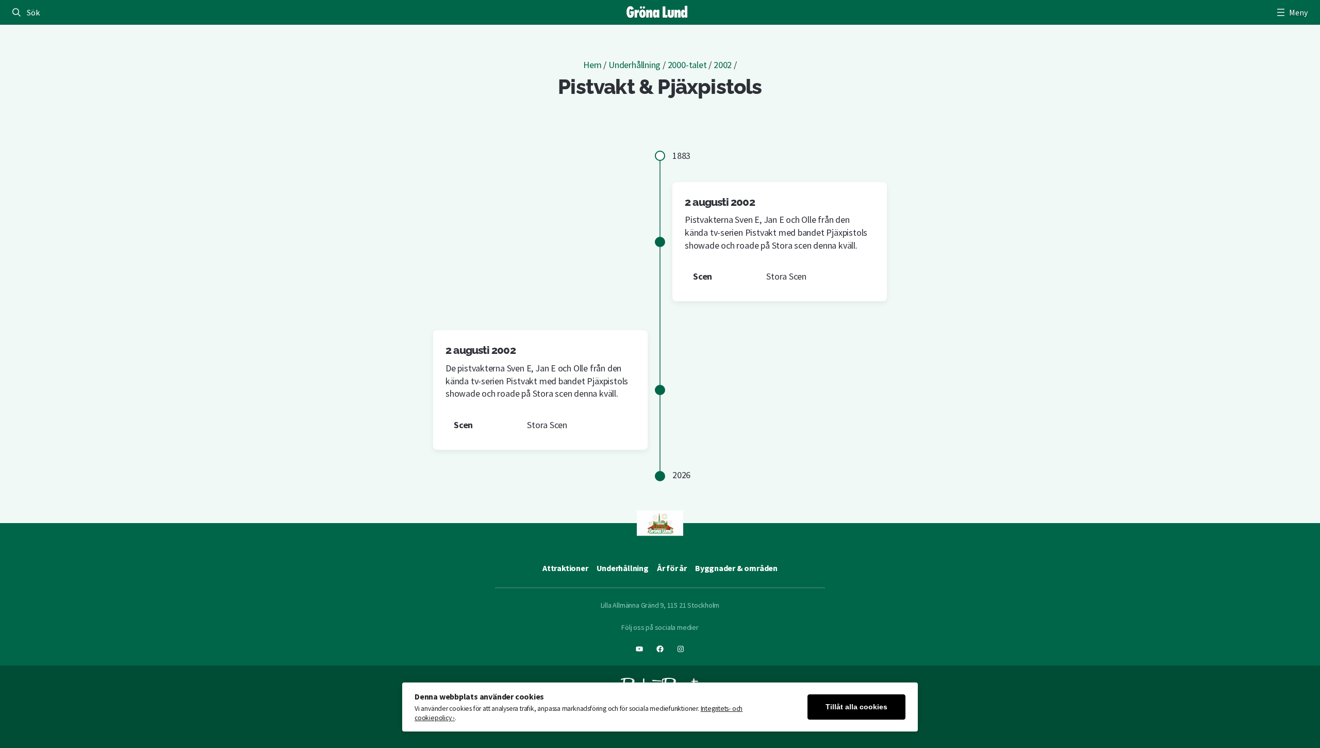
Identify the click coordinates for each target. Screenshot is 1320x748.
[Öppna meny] (1291, 12)
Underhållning (634, 65)
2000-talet (687, 65)
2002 (723, 65)
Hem (592, 65)
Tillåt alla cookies (856, 707)
